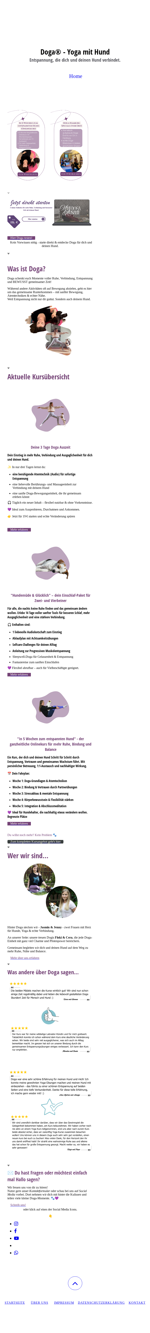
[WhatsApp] (16, 1252)
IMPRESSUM (64, 1302)
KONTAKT (137, 1302)
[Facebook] (15, 1231)
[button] (75, 1283)
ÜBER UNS (39, 1302)
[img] (75, 19)
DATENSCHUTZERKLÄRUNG (101, 1302)
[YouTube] (16, 1238)
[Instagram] (16, 1223)
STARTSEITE (15, 1302)
